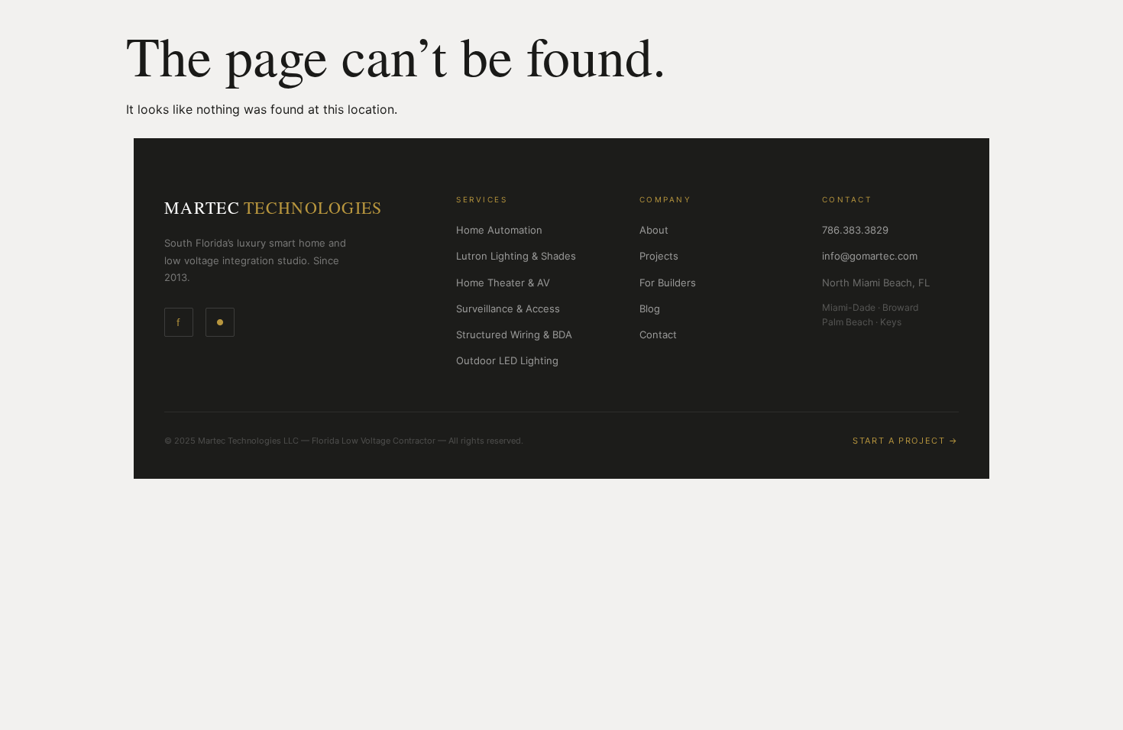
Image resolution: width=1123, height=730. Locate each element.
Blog (649, 308)
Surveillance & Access (508, 308)
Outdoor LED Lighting (507, 360)
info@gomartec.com (869, 256)
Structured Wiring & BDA (514, 334)
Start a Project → (906, 440)
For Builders (667, 282)
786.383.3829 (855, 230)
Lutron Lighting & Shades (516, 256)
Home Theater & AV (503, 282)
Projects (658, 256)
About (653, 230)
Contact (658, 334)
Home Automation (499, 230)
